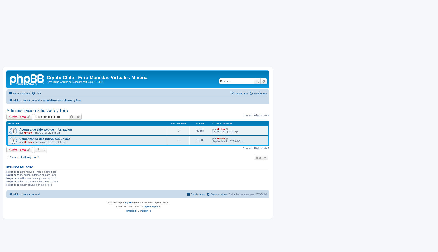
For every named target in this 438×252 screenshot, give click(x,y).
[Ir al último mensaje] (227, 129)
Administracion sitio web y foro (37, 110)
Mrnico (28, 132)
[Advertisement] (219, 35)
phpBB (128, 202)
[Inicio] (27, 79)
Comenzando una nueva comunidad (44, 139)
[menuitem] (36, 93)
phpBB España (152, 206)
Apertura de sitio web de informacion (45, 129)
